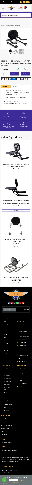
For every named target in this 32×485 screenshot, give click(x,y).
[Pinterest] (20, 303)
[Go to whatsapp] (4, 480)
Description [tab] (6, 86)
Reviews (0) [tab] (15, 86)
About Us (14, 2)
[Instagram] (21, 2)
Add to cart (14, 74)
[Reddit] (23, 303)
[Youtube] (27, 2)
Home (2, 24)
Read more (16, 171)
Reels (4, 2)
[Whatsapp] (24, 2)
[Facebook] (29, 2)
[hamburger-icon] (3, 8)
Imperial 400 (10, 24)
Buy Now (25, 74)
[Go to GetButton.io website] (4, 483)
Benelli (5, 24)
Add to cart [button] (16, 207)
